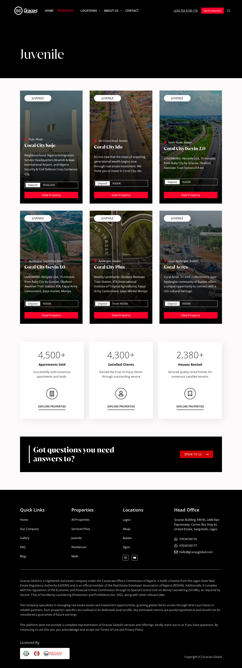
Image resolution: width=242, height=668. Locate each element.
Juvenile (38, 98)
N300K (116, 183)
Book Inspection (212, 10)
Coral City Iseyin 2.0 (185, 148)
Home (49, 11)
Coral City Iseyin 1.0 (44, 267)
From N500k (120, 303)
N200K (186, 182)
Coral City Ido (108, 147)
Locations (89, 11)
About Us (111, 11)
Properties (65, 11)
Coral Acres (176, 267)
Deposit (33, 185)
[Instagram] (125, 558)
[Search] (228, 10)
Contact (132, 11)
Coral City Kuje (39, 145)
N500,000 (49, 185)
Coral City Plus (109, 267)
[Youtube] (134, 558)
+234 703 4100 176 (185, 11)
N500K (186, 303)
